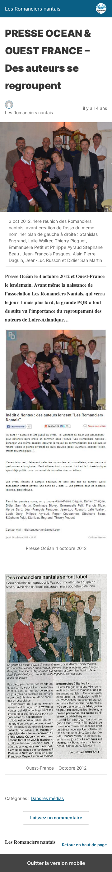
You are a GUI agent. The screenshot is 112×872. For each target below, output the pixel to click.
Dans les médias (47, 798)
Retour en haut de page (84, 845)
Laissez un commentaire (56, 817)
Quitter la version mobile (56, 863)
